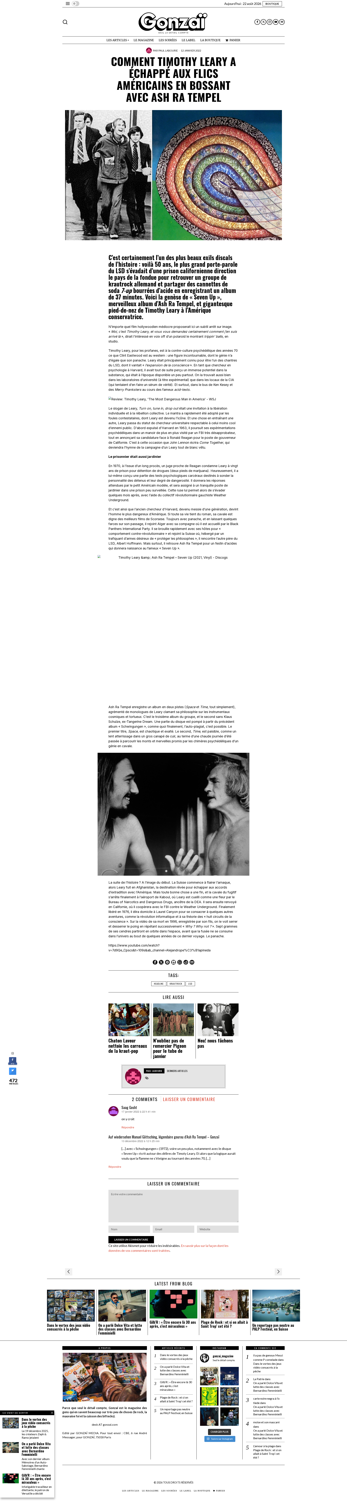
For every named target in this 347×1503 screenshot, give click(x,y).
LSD (190, 983)
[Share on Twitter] (12, 1073)
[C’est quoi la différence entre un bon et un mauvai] (229, 1376)
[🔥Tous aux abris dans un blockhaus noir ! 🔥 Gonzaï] (209, 1396)
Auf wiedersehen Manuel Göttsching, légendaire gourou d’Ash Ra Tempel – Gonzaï (163, 1137)
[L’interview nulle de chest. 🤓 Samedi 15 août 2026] (209, 1376)
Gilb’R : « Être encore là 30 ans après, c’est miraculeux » (173, 1324)
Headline (159, 983)
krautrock (176, 983)
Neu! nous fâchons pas (215, 1043)
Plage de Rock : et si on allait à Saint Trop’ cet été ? (224, 1324)
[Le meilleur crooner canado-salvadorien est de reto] (209, 1416)
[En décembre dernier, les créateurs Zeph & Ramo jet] (229, 1396)
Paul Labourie (168, 50)
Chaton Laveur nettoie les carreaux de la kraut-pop (127, 1046)
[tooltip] (257, 22)
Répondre (127, 1127)
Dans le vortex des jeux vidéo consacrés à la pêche (68, 1327)
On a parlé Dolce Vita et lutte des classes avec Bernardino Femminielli (120, 1329)
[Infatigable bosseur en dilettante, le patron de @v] (229, 1416)
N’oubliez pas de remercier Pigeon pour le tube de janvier (169, 1048)
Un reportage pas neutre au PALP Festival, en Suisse (273, 1327)
